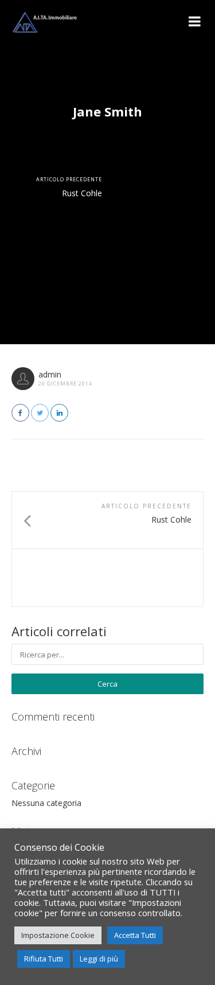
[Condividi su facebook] (20, 413)
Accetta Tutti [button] (135, 935)
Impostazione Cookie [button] (58, 935)
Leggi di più (99, 958)
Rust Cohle (82, 193)
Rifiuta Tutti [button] (43, 958)
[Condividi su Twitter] (40, 413)
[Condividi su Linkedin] (59, 413)
